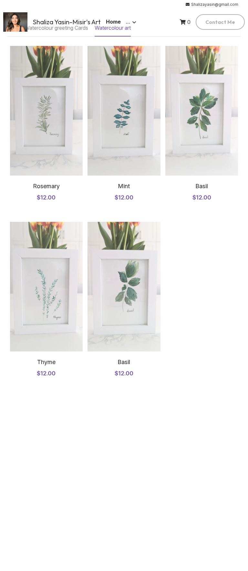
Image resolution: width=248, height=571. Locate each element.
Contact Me (220, 22)
